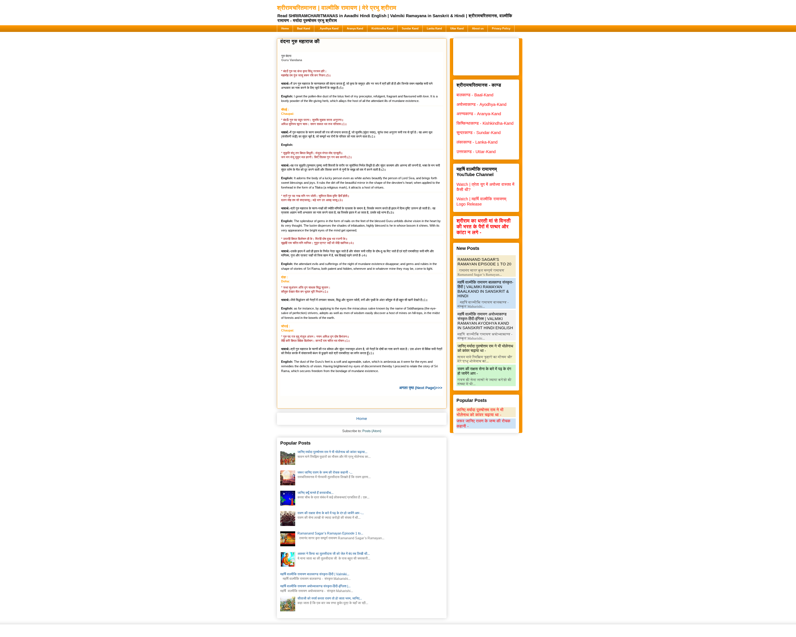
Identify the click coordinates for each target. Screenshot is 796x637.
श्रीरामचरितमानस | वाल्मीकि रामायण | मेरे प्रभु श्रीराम (336, 8)
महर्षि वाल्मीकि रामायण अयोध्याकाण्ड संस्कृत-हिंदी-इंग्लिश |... (315, 586)
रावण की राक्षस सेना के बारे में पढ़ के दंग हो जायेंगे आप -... (330, 513)
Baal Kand (303, 28)
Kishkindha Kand (382, 28)
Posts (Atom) (371, 431)
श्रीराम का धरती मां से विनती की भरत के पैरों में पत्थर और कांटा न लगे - (483, 226)
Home (285, 28)
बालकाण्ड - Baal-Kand (474, 95)
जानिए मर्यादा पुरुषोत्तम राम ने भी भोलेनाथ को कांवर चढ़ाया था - (485, 348)
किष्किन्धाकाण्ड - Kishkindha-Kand (484, 123)
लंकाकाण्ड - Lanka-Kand (477, 142)
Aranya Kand (355, 28)
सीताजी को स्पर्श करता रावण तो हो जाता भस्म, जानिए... (329, 598)
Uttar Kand (457, 28)
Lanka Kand (434, 28)
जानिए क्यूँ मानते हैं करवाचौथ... (315, 492)
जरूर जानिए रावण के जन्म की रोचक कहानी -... (324, 472)
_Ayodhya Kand (328, 28)
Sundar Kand (410, 28)
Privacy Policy (501, 28)
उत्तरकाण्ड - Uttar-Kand (476, 151)
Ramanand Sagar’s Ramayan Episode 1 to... (330, 533)
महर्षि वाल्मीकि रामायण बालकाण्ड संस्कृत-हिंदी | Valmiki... (314, 574)
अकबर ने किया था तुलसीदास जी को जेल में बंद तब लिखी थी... (333, 553)
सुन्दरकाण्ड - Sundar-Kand (478, 132)
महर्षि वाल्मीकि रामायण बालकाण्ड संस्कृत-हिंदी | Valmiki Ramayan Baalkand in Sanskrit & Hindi (485, 289)
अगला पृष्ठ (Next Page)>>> (420, 388)
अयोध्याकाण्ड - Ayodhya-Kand (481, 104)
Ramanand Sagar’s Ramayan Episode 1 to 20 (484, 261)
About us (478, 28)
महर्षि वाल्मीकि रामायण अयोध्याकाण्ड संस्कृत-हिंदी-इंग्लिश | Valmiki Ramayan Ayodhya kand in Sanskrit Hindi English (485, 321)
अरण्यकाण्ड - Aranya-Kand (478, 113)
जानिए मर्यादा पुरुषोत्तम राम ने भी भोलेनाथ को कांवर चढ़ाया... (332, 452)
